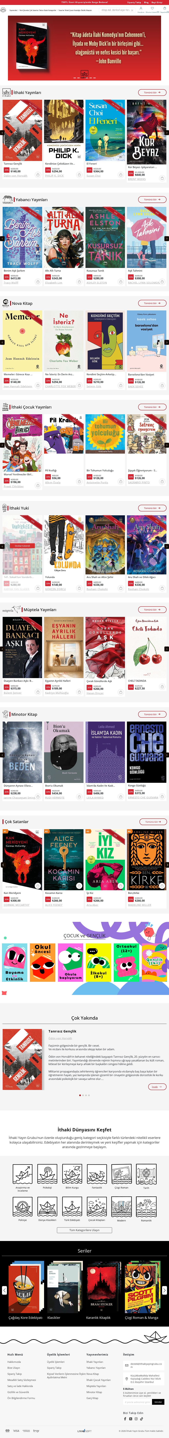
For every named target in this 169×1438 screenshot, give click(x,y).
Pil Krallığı (51, 470)
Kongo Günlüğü (137, 785)
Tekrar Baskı (43, 10)
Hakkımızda (14, 1361)
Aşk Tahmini (135, 270)
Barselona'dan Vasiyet (141, 374)
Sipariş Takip (134, 2)
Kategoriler (52, 10)
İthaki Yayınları (94, 1361)
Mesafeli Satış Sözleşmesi (21, 1380)
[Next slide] (166, 132)
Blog (146, 2)
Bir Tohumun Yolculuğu (100, 470)
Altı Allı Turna (53, 270)
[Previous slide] (2, 132)
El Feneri (92, 163)
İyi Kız (90, 893)
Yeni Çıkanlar (24, 10)
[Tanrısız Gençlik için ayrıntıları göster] (22, 1059)
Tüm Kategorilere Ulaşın (84, 1230)
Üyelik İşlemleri (56, 1361)
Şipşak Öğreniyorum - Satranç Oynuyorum (143, 470)
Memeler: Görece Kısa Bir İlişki (19, 374)
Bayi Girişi (157, 2)
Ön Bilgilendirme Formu (21, 1398)
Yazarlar (61, 10)
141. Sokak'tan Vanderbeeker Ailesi (19, 577)
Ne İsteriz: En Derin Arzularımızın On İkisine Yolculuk (60, 374)
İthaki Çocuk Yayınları (98, 1380)
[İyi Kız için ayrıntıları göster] (105, 859)
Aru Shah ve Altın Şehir (100, 577)
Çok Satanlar (34, 10)
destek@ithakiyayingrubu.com (146, 1365)
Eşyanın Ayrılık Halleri (57, 680)
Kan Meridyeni (12, 893)
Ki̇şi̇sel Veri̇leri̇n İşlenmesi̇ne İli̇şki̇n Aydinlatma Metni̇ (66, 1375)
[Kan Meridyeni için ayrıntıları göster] (22, 859)
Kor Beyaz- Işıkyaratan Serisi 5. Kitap (143, 167)
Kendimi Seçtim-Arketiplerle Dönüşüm (101, 374)
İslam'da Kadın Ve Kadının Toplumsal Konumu (101, 785)
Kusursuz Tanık (95, 270)
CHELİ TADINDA (137, 680)
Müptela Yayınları (96, 1386)
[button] (80, 1095)
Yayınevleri (13, 10)
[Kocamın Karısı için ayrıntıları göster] (64, 859)
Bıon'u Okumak (54, 785)
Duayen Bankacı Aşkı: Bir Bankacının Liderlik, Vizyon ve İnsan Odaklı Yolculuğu (19, 680)
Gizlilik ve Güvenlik (18, 1392)
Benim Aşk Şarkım (14, 270)
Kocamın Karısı (53, 893)
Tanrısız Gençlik (13, 163)
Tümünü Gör (150, 92)
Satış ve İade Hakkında (20, 1386)
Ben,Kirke (133, 893)
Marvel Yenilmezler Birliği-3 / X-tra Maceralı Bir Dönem (19, 474)
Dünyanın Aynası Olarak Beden (19, 785)
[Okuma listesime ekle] (38, 104)
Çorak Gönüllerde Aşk (99, 681)
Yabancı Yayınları (96, 1367)
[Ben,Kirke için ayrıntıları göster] (146, 859)
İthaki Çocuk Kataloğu (72, 10)
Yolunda (50, 577)
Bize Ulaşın (13, 1367)
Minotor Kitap (94, 1392)
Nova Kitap (92, 1373)
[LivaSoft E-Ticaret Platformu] (84, 1431)
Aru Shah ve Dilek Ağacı (142, 577)
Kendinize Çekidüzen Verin (60, 163)
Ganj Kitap (92, 1398)
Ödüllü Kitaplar (86, 10)
